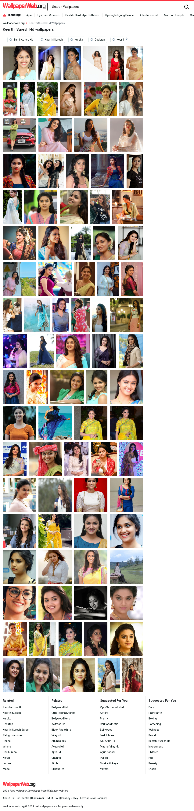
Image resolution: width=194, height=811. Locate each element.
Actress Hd (58, 724)
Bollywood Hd (60, 707)
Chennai (56, 757)
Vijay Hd (56, 735)
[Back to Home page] (24, 7)
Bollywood (106, 729)
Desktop (100, 39)
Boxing (153, 718)
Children (153, 752)
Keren (6, 757)
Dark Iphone (107, 735)
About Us (8, 798)
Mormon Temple (174, 15)
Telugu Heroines (13, 735)
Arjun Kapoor (107, 752)
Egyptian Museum (48, 15)
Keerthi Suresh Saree (16, 729)
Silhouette (58, 768)
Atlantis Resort (149, 15)
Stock (152, 768)
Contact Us (23, 798)
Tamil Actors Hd (23, 39)
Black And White (61, 729)
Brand (152, 735)
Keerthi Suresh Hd (159, 740)
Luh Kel (7, 763)
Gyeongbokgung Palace (119, 15)
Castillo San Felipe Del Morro (82, 15)
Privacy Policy (69, 798)
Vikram (104, 768)
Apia (29, 15)
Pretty (104, 718)
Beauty (153, 763)
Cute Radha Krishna (63, 712)
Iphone (7, 746)
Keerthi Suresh (54, 39)
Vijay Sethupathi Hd (112, 707)
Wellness (154, 729)
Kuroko (79, 39)
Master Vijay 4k (109, 746)
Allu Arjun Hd (107, 740)
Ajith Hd (56, 752)
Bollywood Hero (61, 718)
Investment (156, 746)
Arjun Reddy (59, 740)
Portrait (105, 757)
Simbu (55, 763)
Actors (104, 712)
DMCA (49, 798)
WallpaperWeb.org (14, 23)
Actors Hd (58, 746)
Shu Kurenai (10, 752)
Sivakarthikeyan (109, 763)
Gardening (155, 724)
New (92, 798)
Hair (151, 757)
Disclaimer (37, 798)
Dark (151, 707)
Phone (7, 740)
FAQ (57, 798)
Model (6, 768)
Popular (101, 798)
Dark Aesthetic (109, 724)
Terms (84, 798)
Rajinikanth (155, 712)
